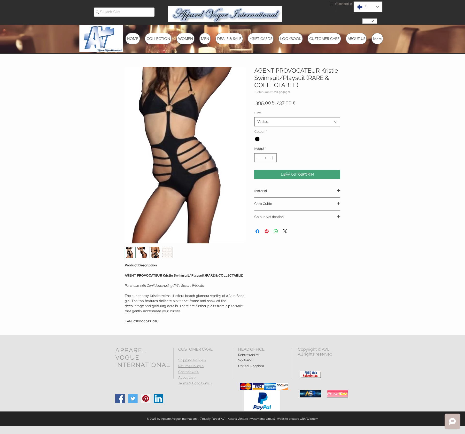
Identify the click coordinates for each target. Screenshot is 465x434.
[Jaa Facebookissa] (257, 231)
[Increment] (273, 158)
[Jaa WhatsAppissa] (276, 231)
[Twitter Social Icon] (133, 398)
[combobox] (297, 121)
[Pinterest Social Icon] (145, 398)
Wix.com (312, 418)
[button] (337, 3)
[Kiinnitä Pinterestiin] (267, 231)
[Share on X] (285, 231)
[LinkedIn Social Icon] (158, 398)
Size (258, 113)
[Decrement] (258, 158)
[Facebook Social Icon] (120, 398)
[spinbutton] (265, 158)
